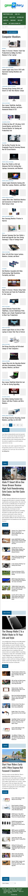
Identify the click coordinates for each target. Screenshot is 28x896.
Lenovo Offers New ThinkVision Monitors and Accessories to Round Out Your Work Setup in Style (14, 201)
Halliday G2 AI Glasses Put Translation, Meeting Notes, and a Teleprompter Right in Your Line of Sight (19, 847)
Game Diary (13, 20)
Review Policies (19, 888)
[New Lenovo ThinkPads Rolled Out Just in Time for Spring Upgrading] (14, 377)
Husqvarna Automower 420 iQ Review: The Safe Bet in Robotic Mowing (18, 573)
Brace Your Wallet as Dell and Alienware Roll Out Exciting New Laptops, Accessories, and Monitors (12, 166)
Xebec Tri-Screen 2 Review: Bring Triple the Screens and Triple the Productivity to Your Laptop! (14, 292)
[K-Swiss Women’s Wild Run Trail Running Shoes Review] (6, 567)
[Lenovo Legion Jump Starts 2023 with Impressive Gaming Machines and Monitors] (14, 65)
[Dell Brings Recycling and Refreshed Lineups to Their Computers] (14, 342)
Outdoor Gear (20, 17)
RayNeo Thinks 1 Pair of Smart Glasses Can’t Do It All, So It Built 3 (19, 713)
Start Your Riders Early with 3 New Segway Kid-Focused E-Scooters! (12, 767)
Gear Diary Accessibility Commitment (10, 891)
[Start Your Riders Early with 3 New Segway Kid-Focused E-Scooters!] (14, 761)
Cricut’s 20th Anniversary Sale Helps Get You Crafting (18, 728)
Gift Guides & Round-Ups (14, 23)
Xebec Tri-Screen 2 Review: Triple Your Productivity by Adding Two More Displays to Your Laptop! (13, 52)
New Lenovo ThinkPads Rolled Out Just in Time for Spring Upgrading (13, 383)
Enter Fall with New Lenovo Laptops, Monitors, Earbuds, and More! (12, 255)
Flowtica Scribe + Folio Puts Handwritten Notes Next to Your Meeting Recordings (18, 689)
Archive (5, 892)
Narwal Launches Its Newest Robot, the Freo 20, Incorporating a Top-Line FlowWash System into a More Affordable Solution (19, 807)
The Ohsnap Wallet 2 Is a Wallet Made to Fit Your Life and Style (13, 634)
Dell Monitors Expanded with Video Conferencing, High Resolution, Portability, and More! (12, 273)
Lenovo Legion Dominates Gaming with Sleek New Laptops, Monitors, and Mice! (14, 184)
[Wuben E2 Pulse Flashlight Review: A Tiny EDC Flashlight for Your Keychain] (6, 559)
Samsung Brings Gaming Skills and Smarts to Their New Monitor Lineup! (13, 89)
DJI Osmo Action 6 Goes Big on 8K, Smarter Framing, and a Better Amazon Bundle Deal (18, 705)
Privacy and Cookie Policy (16, 890)
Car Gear (5, 17)
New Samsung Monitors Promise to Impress (12, 219)
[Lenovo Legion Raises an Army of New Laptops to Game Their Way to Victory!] (14, 325)
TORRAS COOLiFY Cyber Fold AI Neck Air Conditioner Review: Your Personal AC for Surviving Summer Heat (19, 588)
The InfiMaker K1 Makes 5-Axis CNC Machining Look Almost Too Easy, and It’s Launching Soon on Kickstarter (18, 737)
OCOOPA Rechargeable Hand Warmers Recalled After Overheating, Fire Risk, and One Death (18, 823)
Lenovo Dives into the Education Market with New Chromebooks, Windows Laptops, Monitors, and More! (13, 365)
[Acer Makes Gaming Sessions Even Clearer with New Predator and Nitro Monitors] (14, 394)
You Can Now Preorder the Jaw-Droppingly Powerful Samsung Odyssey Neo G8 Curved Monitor (13, 147)
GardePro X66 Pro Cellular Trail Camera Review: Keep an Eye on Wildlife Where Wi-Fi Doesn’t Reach (18, 597)
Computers (5, 20)
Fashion (5, 23)
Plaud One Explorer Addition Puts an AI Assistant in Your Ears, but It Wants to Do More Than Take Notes (19, 674)
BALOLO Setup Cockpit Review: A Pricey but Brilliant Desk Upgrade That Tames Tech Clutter (19, 580)
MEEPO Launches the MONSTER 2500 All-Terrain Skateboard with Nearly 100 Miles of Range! (19, 831)
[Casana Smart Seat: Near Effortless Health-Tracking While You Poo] (6, 840)
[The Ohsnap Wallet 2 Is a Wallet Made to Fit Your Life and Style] (14, 628)
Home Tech (17, 14)
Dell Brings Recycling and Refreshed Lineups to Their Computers (13, 347)
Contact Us (10, 892)
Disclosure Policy (7, 890)
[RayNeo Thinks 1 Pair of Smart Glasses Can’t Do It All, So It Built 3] (6, 714)
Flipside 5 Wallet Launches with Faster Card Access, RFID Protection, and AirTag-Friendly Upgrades (18, 863)
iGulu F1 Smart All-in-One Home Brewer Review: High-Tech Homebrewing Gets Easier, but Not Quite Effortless (13, 488)
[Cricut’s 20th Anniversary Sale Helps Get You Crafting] (6, 730)
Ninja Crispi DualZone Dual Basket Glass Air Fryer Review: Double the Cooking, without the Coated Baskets (19, 698)
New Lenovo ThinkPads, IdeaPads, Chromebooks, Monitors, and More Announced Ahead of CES (12, 107)
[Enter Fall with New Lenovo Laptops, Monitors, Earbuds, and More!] (14, 250)
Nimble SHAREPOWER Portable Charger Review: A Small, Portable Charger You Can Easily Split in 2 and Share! (19, 541)
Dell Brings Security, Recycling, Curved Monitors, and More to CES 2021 (13, 418)
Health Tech (12, 17)
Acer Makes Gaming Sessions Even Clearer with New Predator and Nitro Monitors (13, 401)
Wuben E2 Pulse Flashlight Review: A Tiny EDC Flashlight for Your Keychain (19, 557)
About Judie (4, 888)
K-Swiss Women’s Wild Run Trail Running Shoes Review (18, 564)
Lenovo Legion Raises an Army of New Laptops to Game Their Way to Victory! (13, 330)
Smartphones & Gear (8, 14)
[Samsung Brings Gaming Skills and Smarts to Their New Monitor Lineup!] (14, 84)
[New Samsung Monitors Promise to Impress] (14, 214)
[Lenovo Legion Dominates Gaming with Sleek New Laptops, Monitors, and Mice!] (14, 178)
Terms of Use (21, 891)
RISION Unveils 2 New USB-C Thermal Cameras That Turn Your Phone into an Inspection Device (19, 815)
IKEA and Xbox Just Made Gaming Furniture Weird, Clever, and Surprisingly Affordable (18, 682)
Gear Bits (13, 86)
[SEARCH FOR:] (14, 26)
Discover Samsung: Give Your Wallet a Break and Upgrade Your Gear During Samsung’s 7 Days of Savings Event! (13, 237)
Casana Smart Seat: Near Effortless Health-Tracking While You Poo (18, 839)
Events (3, 67)
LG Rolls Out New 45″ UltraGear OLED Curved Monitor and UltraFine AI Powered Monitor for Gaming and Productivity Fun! (13, 127)
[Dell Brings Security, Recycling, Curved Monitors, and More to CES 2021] (14, 413)
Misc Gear (20, 20)
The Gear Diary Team (11, 888)
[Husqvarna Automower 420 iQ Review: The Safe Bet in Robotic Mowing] (6, 574)
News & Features (9, 67)
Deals (3, 233)
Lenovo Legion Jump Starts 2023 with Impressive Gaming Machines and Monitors (13, 71)
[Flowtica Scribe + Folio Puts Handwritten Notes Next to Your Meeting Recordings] (6, 691)
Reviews (4, 48)
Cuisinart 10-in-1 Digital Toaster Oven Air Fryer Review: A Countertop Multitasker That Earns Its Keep (18, 533)
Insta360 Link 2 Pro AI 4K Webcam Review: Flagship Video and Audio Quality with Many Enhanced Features (18, 550)
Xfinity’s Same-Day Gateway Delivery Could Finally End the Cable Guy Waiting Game (18, 855)
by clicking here (5, 451)
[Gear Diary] (14, 5)
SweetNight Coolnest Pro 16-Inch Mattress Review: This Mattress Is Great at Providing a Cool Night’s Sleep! (18, 721)
